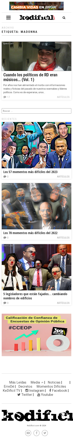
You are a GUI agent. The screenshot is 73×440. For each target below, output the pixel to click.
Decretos (25, 386)
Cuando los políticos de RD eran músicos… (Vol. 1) (30, 77)
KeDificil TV (11, 390)
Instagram (36, 390)
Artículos (63, 97)
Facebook (59, 390)
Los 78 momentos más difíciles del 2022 (30, 233)
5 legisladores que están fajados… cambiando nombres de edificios (35, 296)
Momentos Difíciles (51, 386)
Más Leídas (17, 382)
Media (35, 382)
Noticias (54, 382)
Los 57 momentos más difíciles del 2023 (30, 172)
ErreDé (9, 386)
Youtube (46, 395)
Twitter (26, 395)
